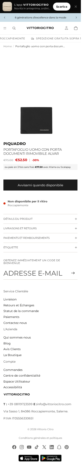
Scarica (61, 6)
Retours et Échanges (18, 305)
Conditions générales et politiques (40, 437)
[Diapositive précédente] (4, 17)
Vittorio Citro (45, 429)
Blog (7, 343)
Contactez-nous (15, 323)
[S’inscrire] (73, 273)
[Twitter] (44, 447)
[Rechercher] (14, 28)
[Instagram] (21, 447)
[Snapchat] (59, 447)
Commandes (13, 370)
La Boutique (12, 355)
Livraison (10, 299)
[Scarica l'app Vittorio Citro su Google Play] (51, 458)
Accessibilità (12, 387)
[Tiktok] (36, 447)
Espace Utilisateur (16, 381)
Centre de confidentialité (21, 375)
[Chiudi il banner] (76, 6)
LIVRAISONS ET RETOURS (20, 228)
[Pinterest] (66, 447)
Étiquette (10, 247)
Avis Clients (12, 349)
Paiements (11, 317)
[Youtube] (29, 447)
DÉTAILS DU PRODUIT (18, 218)
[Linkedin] (51, 447)
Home (7, 46)
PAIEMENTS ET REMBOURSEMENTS (26, 237)
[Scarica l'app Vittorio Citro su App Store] (29, 458)
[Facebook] (14, 447)
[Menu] (5, 28)
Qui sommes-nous (17, 337)
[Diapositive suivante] (76, 17)
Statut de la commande (21, 311)
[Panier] (75, 28)
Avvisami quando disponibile (40, 185)
